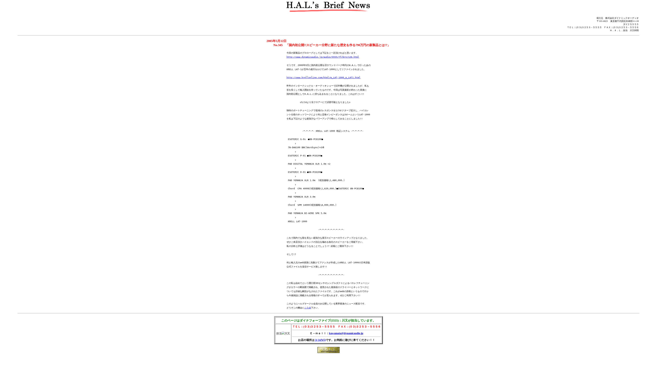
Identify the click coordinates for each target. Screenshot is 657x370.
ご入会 (307, 307)
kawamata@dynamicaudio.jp (346, 333)
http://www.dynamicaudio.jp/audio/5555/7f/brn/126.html (323, 57)
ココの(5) (320, 339)
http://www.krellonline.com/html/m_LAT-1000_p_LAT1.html (323, 77)
